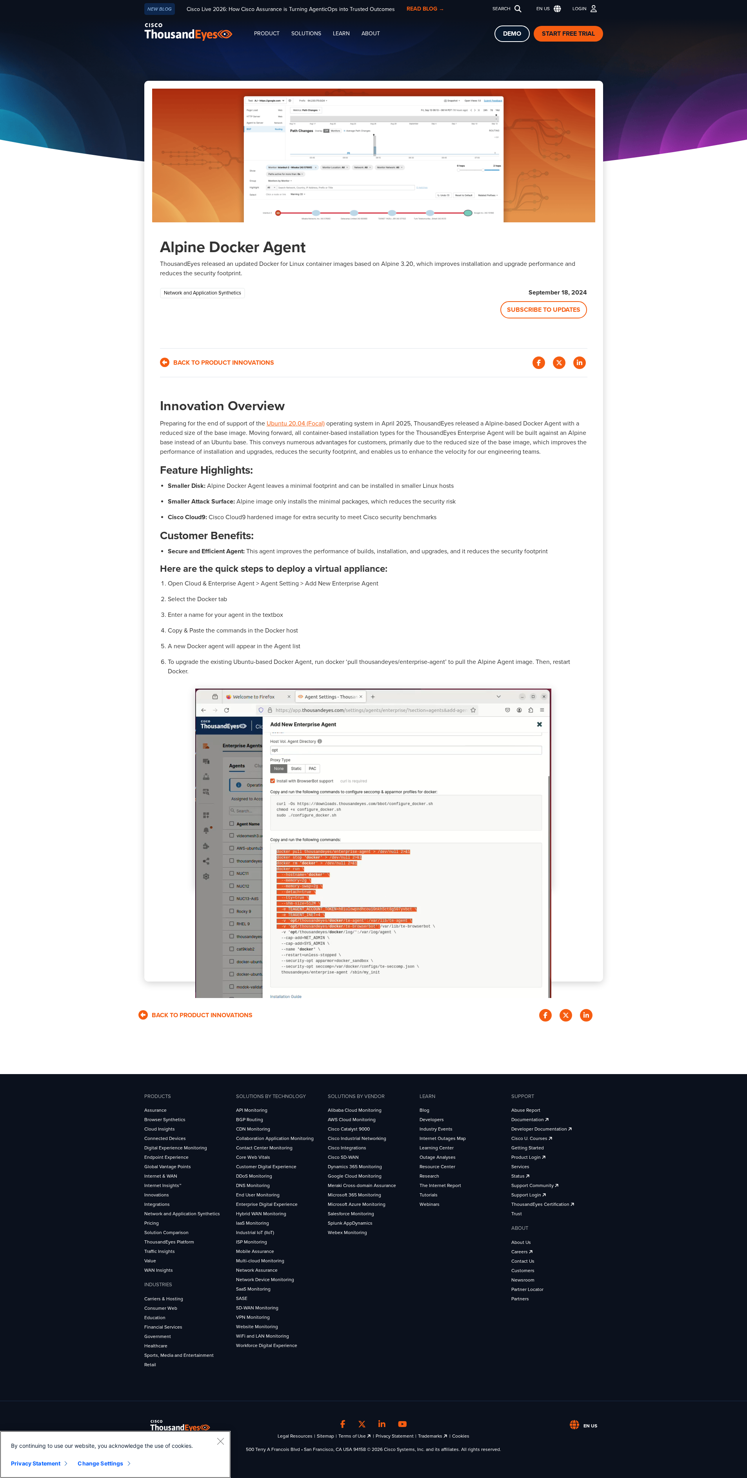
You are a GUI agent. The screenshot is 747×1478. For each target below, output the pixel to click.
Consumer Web (160, 1308)
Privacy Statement (395, 1436)
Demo (512, 34)
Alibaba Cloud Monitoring (355, 1110)
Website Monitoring (257, 1326)
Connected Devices (165, 1138)
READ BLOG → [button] (425, 8)
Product (267, 33)
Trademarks (430, 1436)
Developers (432, 1119)
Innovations (156, 1195)
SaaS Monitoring (253, 1289)
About (371, 33)
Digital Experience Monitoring (175, 1148)
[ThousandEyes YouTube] (402, 1424)
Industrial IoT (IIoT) (255, 1232)
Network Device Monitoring (265, 1279)
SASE (241, 1298)
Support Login (526, 1195)
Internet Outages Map (443, 1138)
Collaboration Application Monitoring (275, 1138)
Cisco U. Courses (530, 1138)
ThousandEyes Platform (169, 1242)
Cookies (460, 1436)
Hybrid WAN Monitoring (261, 1213)
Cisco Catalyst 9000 (349, 1129)
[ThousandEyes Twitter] (362, 1424)
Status (518, 1176)
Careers (520, 1251)
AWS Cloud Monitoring (352, 1119)
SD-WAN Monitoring (257, 1308)
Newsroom (522, 1280)
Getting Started (527, 1148)
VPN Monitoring (253, 1317)
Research (429, 1176)
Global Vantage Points (167, 1166)
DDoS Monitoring (254, 1176)
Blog (424, 1110)
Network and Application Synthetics (182, 1213)
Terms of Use (352, 1436)
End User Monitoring (258, 1195)
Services (520, 1166)
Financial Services (163, 1327)
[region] (115, 1454)
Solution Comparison (166, 1232)
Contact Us (522, 1261)
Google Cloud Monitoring (355, 1176)
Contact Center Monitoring (264, 1148)
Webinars (430, 1204)
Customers (522, 1270)
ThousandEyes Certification (541, 1204)
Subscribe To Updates (543, 310)
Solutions (306, 33)
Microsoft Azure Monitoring (356, 1204)
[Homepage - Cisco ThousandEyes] (196, 32)
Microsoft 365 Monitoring (354, 1195)
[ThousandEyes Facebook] (342, 1424)
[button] (547, 8)
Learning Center (437, 1148)
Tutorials (429, 1195)
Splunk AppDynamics (350, 1223)
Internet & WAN (160, 1176)
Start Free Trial (568, 34)
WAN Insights (158, 1270)
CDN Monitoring (253, 1129)
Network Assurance (257, 1270)
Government (157, 1336)
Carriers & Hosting (163, 1299)
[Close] (220, 1441)
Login (580, 8)
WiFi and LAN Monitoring (262, 1336)
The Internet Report (440, 1185)
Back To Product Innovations (223, 363)
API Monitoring (251, 1110)
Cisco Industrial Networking (357, 1138)
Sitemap (325, 1436)
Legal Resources (295, 1436)
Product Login (526, 1157)
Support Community (533, 1185)
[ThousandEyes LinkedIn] (381, 1424)
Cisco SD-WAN (343, 1157)
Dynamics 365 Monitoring (355, 1166)
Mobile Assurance (255, 1251)
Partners (520, 1299)
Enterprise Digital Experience (267, 1204)
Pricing (151, 1223)
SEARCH (502, 8)
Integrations (157, 1204)
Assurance (155, 1110)
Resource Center (437, 1166)
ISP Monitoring (251, 1242)
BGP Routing (249, 1119)
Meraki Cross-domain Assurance (362, 1185)
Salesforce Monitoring (351, 1213)
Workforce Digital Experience (266, 1345)
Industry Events (436, 1129)
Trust (516, 1213)
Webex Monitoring (347, 1232)
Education (154, 1317)
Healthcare (155, 1346)
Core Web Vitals (253, 1157)
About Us (521, 1242)
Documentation (528, 1119)
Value (150, 1260)
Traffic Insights (159, 1251)
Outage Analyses (438, 1157)
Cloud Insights (159, 1129)
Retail (150, 1364)
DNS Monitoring (253, 1185)
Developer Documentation (539, 1129)
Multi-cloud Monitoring (260, 1260)
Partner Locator (527, 1289)
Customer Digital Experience (266, 1166)
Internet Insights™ (162, 1185)
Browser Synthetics (164, 1119)
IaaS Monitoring (252, 1223)
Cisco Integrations (347, 1148)
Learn (341, 33)
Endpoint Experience (166, 1157)
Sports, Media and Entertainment (179, 1355)
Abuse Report (525, 1110)
